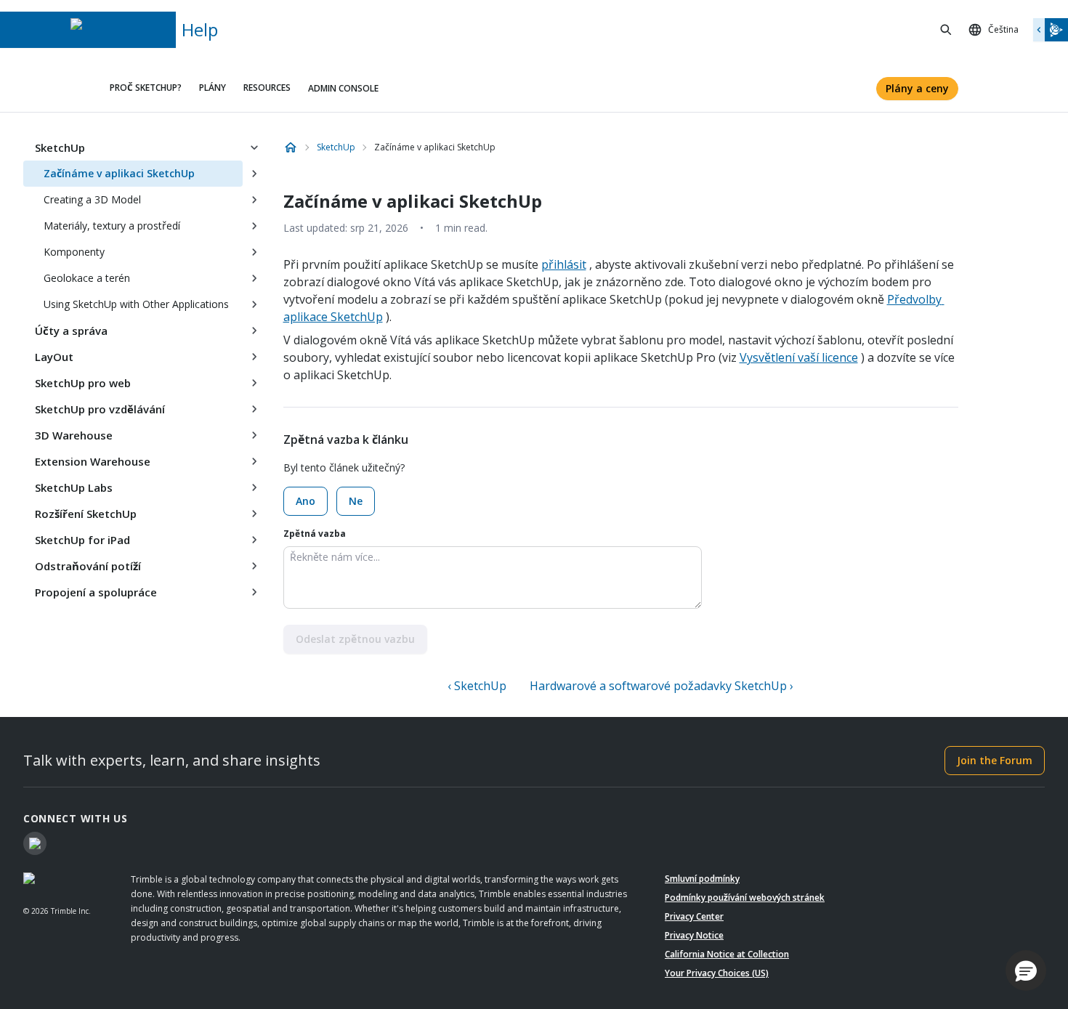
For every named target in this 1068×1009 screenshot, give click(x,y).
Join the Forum (994, 760)
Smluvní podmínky (702, 878)
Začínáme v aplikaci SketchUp (119, 173)
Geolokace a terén (87, 278)
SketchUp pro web (83, 383)
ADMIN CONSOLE (343, 88)
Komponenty (74, 252)
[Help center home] (290, 147)
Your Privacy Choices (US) (717, 973)
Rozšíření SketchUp (86, 513)
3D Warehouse (74, 435)
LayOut (54, 356)
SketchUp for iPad (82, 539)
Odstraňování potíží (88, 566)
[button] (1026, 970)
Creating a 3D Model (92, 199)
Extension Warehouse (92, 461)
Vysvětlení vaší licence (799, 357)
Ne (356, 501)
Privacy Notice (694, 935)
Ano (305, 501)
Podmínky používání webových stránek (745, 897)
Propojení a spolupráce (96, 592)
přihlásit (563, 264)
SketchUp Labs (74, 487)
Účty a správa (71, 330)
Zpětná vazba (314, 533)
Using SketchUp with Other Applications (136, 304)
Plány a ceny (917, 88)
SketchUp (60, 147)
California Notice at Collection (727, 954)
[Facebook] (34, 843)
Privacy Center (694, 916)
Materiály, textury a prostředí (112, 225)
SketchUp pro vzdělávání (100, 409)
